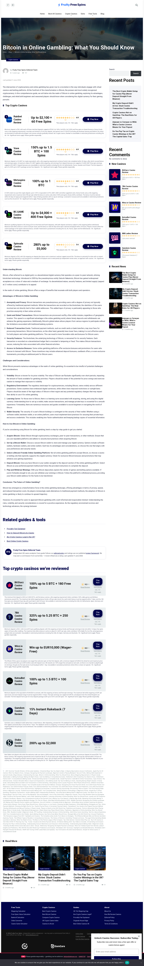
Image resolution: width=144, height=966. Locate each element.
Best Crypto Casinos (49, 911)
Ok (127, 962)
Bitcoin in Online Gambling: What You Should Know (54, 775)
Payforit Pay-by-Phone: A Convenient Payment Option (51, 806)
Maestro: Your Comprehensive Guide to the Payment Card (33, 798)
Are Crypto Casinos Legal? (82, 914)
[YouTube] (13, 5)
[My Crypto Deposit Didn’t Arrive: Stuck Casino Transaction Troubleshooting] (54, 858)
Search (112, 69)
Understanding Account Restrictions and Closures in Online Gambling (48, 824)
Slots (83, 14)
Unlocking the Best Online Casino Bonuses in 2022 (18, 826)
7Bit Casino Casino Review (130, 187)
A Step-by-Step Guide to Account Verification (78, 771)
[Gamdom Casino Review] (9, 713)
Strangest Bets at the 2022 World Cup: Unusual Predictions (85, 814)
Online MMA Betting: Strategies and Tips (88, 804)
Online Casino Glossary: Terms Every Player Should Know (20, 804)
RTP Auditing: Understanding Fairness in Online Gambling (51, 812)
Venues (37, 826)
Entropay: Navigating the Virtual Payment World (70, 785)
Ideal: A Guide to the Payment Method (14, 796)
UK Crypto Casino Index (50, 920)
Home (42, 14)
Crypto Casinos (71, 14)
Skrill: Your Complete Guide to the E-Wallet (16, 814)
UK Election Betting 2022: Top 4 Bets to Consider (71, 822)
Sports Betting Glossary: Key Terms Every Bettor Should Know (48, 814)
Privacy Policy (109, 920)
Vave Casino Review (17, 151)
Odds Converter (16, 920)
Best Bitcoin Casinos (49, 914)
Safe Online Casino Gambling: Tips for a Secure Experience (87, 812)
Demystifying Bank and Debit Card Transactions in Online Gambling (27, 782)
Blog (102, 14)
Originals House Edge (80, 920)
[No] (141, 963)
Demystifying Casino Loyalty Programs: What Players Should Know (69, 782)
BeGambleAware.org (32, 935)
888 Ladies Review (130, 233)
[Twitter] (8, 5)
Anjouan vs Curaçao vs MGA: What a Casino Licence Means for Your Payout (124, 124)
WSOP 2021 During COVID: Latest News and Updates (38, 829)
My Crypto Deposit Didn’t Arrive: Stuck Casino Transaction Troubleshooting (54, 877)
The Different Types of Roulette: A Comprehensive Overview (32, 818)
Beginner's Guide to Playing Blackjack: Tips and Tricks (69, 773)
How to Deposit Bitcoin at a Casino (20, 533)
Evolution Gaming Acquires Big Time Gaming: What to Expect (69, 788)
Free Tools (93, 14)
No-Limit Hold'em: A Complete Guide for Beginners (55, 802)
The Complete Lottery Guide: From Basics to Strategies (56, 816)
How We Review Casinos (112, 914)
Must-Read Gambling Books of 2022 (59, 800)
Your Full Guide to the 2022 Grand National (68, 829)
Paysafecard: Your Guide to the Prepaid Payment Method (85, 806)
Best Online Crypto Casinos (17, 541)
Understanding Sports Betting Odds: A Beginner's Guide (86, 824)
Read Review (85, 587)
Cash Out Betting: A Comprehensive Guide (52, 777)
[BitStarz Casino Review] (9, 588)
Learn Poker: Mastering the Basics (37, 796)
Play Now (94, 119)
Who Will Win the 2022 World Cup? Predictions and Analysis (36, 828)
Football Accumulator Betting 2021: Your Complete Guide (38, 790)
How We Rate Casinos (82, 939)
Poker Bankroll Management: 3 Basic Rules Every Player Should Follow (42, 810)
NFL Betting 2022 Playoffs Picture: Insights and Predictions (21, 802)
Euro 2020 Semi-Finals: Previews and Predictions (73, 786)
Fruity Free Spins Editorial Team (24, 70)
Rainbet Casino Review (18, 119)
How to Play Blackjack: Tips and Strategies (35, 794)
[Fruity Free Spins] (72, 5)
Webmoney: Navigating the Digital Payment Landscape (57, 826)
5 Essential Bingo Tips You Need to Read (52, 771)
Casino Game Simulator (19, 924)
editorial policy (59, 553)
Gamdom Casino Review (19, 711)
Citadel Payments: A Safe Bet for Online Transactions (76, 779)
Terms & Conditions (111, 924)
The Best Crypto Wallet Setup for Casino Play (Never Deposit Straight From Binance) (19, 879)
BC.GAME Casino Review (19, 214)
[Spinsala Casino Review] (9, 249)
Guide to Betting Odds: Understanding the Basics (40, 792)
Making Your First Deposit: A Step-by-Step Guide (66, 798)
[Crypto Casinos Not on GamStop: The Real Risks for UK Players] (115, 313)
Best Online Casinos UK (81, 924)
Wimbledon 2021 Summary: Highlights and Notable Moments (75, 828)
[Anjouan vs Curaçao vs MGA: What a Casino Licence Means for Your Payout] (115, 328)
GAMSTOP (82, 956)
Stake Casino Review (18, 742)
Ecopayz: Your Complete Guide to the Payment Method (38, 785)
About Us (107, 911)
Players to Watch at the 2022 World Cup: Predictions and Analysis (61, 808)
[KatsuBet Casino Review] (9, 684)
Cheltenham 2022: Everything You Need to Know (80, 777)
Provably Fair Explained (16, 529)
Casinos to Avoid (48, 924)
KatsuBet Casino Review (20, 681)
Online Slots (79, 934)
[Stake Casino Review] (9, 745)
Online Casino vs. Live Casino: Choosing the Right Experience (57, 804)
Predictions (68, 810)
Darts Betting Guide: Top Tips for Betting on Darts (60, 781)
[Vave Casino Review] (9, 153)
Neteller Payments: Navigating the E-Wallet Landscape (87, 800)
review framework (92, 553)
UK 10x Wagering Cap (80, 911)
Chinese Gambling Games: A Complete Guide (45, 779)
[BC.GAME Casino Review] (9, 217)
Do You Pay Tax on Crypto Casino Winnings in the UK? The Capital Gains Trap (88, 877)
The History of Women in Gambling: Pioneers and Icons (67, 818)
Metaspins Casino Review (19, 183)
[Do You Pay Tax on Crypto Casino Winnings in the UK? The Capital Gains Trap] (90, 858)
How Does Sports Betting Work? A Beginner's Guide (71, 792)
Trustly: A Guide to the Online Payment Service (42, 822)
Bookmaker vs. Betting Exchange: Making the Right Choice (20, 777)
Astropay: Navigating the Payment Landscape (38, 773)
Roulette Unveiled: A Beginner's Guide (22, 812)
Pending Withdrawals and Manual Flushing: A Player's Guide (21, 808)
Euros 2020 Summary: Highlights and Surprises (35, 788)
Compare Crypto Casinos (51, 917)
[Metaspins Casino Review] (9, 185)
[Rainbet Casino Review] (9, 122)
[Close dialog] (139, 936)
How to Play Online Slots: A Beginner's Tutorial (63, 794)
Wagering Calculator (18, 911)
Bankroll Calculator (17, 917)
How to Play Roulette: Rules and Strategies (91, 794)
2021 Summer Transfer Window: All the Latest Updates (22, 771)
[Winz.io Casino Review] (9, 652)
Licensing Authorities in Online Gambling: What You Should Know (68, 796)
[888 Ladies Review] (114, 243)
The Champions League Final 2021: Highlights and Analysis (21, 816)
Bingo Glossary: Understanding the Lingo (25, 775)
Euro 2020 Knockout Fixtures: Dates (21, 786)
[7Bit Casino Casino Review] (9, 620)
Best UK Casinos (55, 14)
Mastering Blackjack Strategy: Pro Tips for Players (32, 800)
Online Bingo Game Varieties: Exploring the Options (86, 802)
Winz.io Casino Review (19, 649)
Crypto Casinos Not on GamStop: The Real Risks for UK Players (124, 115)
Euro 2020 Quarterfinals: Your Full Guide (45, 786)
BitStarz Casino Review (19, 585)
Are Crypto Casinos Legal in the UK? (21, 537)
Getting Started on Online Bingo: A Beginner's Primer (72, 790)
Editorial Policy (109, 917)
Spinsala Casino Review (18, 246)
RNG (8, 812)
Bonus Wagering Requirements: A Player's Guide (85, 775)
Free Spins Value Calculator (20, 914)
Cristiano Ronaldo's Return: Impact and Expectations (29, 781)
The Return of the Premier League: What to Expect (47, 820)
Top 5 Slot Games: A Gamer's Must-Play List (76, 820)
